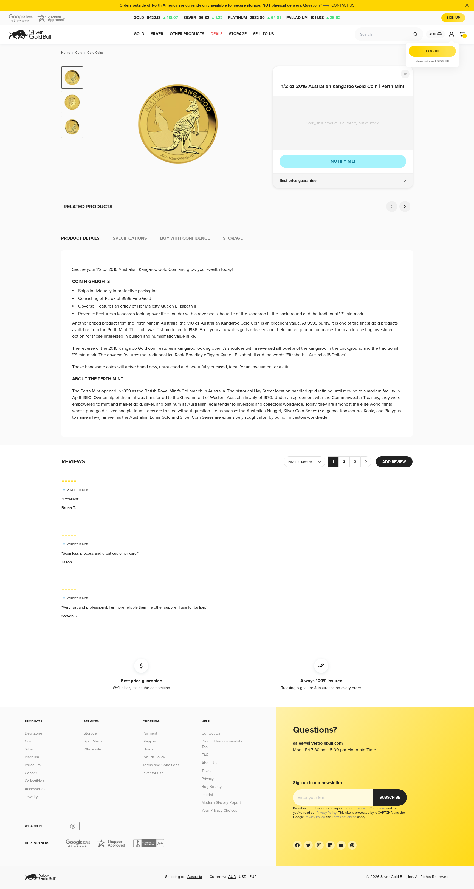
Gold (156, 17)
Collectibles (34, 781)
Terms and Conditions (161, 765)
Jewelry (31, 797)
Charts (148, 749)
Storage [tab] (233, 238)
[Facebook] (297, 845)
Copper (31, 773)
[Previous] (96, 124)
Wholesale (92, 749)
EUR (253, 876)
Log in (432, 51)
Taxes (206, 770)
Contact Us (211, 733)
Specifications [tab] (130, 238)
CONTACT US (342, 5)
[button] (343, 180)
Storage (90, 733)
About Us (210, 763)
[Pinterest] (352, 845)
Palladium (313, 17)
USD (243, 876)
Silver (203, 17)
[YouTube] (341, 845)
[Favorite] (405, 74)
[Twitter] (308, 845)
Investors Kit (153, 773)
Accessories (35, 789)
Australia (194, 876)
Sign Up (453, 18)
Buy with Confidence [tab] (185, 238)
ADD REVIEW (394, 462)
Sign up (443, 61)
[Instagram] (319, 845)
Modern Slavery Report (221, 802)
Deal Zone (33, 733)
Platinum (254, 17)
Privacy (208, 778)
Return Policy (154, 757)
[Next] (260, 124)
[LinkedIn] (330, 845)
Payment (150, 733)
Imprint (207, 794)
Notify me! (343, 161)
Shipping (150, 741)
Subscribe (390, 797)
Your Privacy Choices (219, 810)
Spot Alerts (93, 741)
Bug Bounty (212, 786)
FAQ (205, 755)
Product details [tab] (80, 238)
